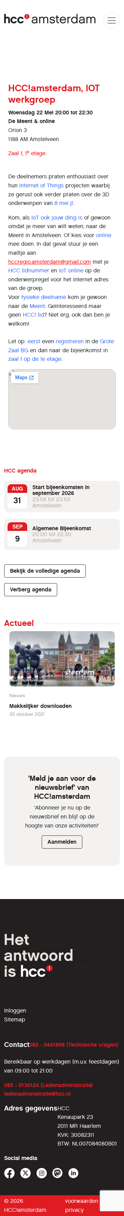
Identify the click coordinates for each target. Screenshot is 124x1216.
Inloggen (15, 1010)
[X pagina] (25, 1173)
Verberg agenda (30, 589)
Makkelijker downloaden (40, 706)
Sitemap (14, 1019)
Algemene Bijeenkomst (61, 528)
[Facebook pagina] (9, 1173)
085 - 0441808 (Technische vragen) (73, 1044)
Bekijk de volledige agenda (45, 571)
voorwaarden (81, 1201)
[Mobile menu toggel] (111, 20)
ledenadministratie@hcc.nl (37, 1094)
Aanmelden (62, 842)
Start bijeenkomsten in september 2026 (61, 490)
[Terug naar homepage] (50, 20)
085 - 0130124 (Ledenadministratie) (48, 1085)
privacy (74, 1210)
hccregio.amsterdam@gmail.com (49, 262)
